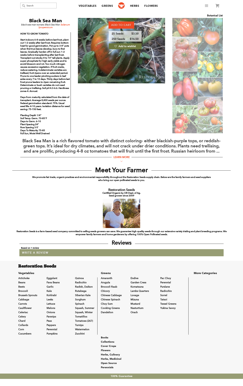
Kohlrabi (52, 295)
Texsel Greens (168, 303)
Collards (23, 325)
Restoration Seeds (37, 266)
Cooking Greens (110, 308)
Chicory (105, 291)
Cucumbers (24, 333)
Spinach (79, 303)
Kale (49, 291)
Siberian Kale (83, 295)
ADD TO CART (121, 25)
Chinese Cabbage (111, 295)
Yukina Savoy (168, 308)
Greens (107, 5)
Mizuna (135, 299)
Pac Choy (165, 278)
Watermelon (82, 329)
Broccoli (23, 291)
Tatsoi (163, 299)
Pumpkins (52, 333)
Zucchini (80, 333)
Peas (49, 320)
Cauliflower (25, 308)
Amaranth (106, 278)
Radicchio (81, 282)
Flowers (151, 5)
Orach (134, 312)
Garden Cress (138, 282)
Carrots (22, 303)
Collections (107, 341)
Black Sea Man (45, 20)
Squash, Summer (84, 308)
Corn (21, 329)
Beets (21, 286)
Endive (134, 278)
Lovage (135, 295)
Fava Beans (53, 282)
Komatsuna (137, 286)
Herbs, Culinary (110, 354)
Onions (51, 312)
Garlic (50, 286)
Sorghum (80, 299)
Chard (21, 320)
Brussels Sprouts (27, 295)
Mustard (135, 303)
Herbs (134, 5)
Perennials (107, 367)
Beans (21, 282)
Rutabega (80, 291)
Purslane (165, 286)
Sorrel (163, 295)
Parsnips (51, 316)
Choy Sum (107, 303)
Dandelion (107, 312)
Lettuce (51, 303)
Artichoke (24, 278)
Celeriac (23, 312)
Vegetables (87, 5)
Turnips (79, 325)
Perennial (52, 329)
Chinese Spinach (110, 299)
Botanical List (215, 15)
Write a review (35, 252)
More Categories (205, 273)
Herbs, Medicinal (111, 358)
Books (104, 337)
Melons (51, 308)
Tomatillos (81, 316)
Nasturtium (137, 308)
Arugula (105, 282)
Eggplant (52, 278)
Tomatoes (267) (84, 320)
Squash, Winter (84, 312)
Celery (22, 316)
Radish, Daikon (84, 286)
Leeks (50, 299)
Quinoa (79, 278)
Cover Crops (108, 346)
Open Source (109, 363)
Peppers (51, 325)
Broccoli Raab (109, 286)
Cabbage (23, 299)
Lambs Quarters (140, 291)
